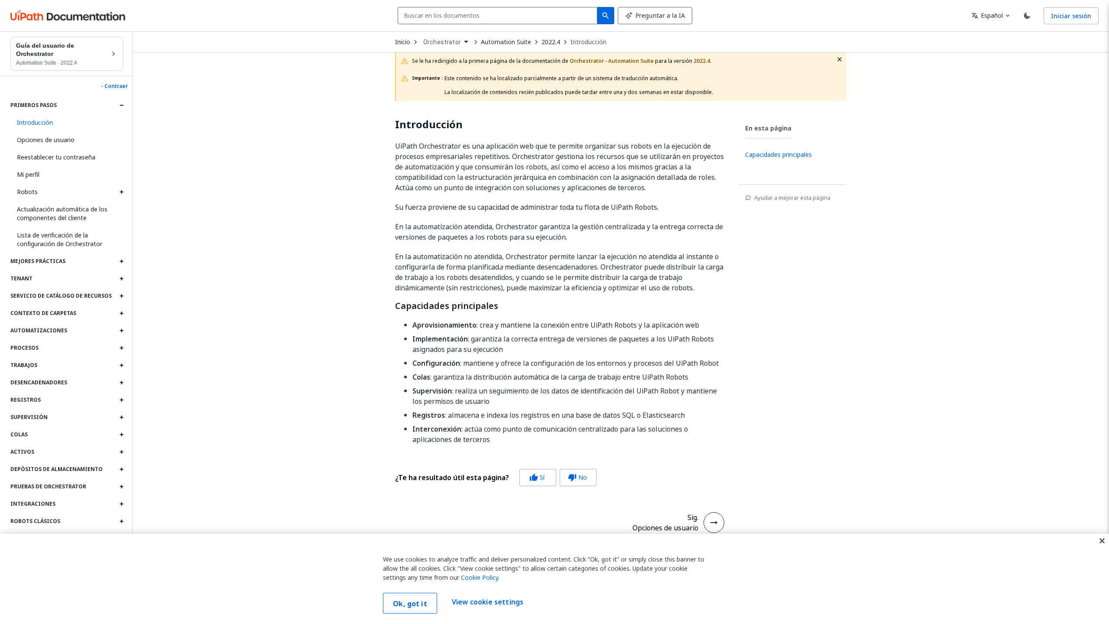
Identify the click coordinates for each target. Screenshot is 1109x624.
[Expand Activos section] (121, 452)
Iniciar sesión (1071, 15)
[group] (496, 477)
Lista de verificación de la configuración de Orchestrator (59, 239)
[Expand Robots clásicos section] (121, 521)
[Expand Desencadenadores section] (121, 383)
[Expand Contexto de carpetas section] (121, 313)
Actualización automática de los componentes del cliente (62, 213)
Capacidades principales (446, 306)
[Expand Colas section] (121, 435)
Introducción (588, 42)
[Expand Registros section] (121, 400)
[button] (66, 122)
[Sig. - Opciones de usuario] (714, 522)
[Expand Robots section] (121, 192)
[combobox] (499, 15)
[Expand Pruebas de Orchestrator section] (121, 487)
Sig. (692, 517)
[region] (554, 579)
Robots (27, 191)
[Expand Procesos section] (121, 348)
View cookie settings (487, 602)
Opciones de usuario (46, 139)
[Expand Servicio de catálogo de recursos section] (121, 296)
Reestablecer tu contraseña (56, 157)
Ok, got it (410, 603)
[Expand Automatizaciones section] (121, 331)
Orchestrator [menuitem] (442, 42)
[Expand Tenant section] (121, 279)
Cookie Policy (479, 577)
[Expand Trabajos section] (121, 365)
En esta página (768, 128)
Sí (537, 477)
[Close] (1102, 540)
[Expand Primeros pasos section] (121, 105)
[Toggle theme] (1027, 16)
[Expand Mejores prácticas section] (121, 261)
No (577, 477)
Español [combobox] (987, 15)
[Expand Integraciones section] (121, 504)
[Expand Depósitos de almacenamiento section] (121, 469)
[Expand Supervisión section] (121, 417)
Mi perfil (28, 174)
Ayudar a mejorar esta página (792, 197)
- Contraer (114, 86)
